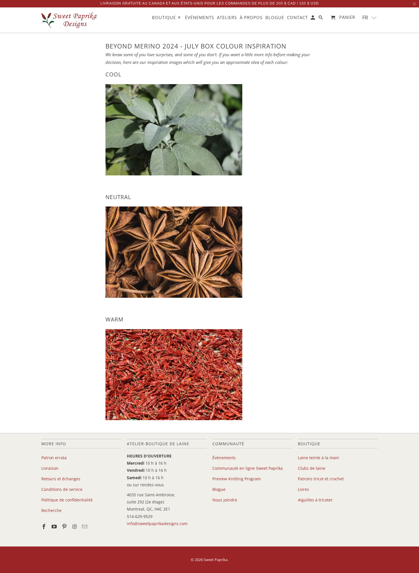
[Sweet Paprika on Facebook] (44, 526)
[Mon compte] (313, 18)
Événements (224, 457)
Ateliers (227, 17)
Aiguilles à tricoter (315, 500)
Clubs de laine (311, 468)
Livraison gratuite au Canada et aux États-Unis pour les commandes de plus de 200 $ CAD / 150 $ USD (209, 3)
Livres (303, 489)
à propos (251, 17)
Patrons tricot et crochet (321, 478)
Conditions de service (61, 489)
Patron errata (54, 457)
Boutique (166, 17)
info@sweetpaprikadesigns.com (157, 523)
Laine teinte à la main (318, 457)
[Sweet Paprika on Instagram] (75, 526)
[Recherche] (321, 18)
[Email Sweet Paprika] (85, 526)
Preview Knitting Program (236, 478)
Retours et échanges (60, 478)
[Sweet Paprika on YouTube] (55, 526)
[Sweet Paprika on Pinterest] (65, 526)
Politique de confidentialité (67, 500)
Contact (297, 17)
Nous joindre (224, 500)
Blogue (218, 489)
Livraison (49, 468)
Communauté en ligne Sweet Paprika (247, 468)
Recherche (51, 510)
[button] (369, 17)
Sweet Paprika (215, 559)
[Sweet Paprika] (69, 20)
